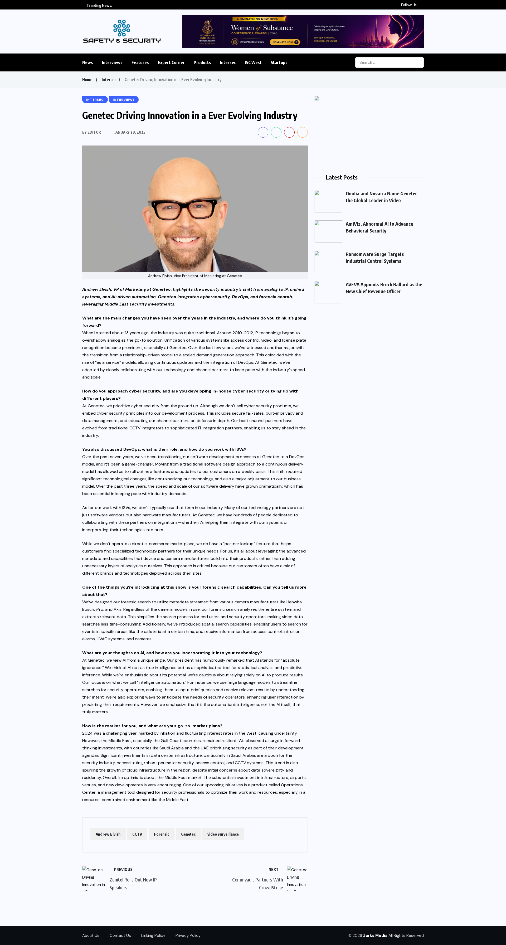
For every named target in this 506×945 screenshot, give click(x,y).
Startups (279, 62)
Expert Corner (171, 62)
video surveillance (223, 834)
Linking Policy (153, 935)
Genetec (188, 834)
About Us (90, 935)
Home (87, 79)
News (87, 62)
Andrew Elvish (108, 834)
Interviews (112, 62)
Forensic (161, 834)
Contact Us (120, 935)
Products (202, 62)
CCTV (137, 834)
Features (140, 62)
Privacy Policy (188, 935)
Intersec (228, 62)
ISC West (253, 62)
